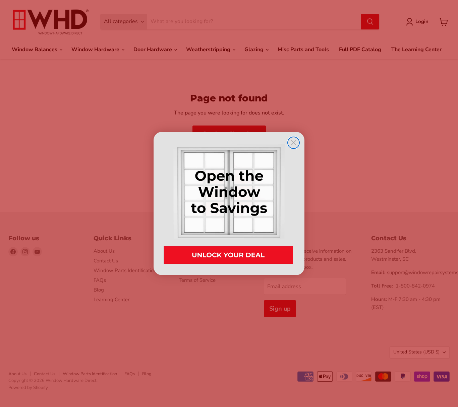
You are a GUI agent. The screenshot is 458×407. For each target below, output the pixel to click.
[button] (229, 203)
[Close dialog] (293, 143)
